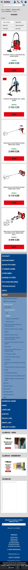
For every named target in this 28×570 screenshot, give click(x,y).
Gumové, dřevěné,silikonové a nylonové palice (13, 325)
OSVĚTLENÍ (6, 410)
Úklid (5, 397)
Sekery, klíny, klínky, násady (12, 357)
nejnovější (5, 28)
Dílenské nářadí (8, 304)
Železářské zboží (8, 394)
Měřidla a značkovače (10, 301)
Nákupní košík (14, 541)
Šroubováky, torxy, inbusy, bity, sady (15, 367)
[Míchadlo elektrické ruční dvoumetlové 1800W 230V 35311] (14, 219)
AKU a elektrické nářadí (10, 298)
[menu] (1, 2)
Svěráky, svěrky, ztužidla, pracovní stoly (14, 379)
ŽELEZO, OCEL (7, 418)
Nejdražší (5, 25)
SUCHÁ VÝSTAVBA (8, 265)
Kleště (6, 332)
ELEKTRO (5, 414)
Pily (7, 313)
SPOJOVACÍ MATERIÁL (10, 282)
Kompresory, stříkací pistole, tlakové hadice (13, 350)
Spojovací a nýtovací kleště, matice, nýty (15, 363)
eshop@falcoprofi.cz (14, 561)
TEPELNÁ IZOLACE (8, 286)
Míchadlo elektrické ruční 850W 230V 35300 (14, 143)
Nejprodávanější (19, 25)
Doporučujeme (6, 22)
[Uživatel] (15, 2)
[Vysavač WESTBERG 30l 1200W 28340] (14, 86)
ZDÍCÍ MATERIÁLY (8, 260)
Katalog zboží (14, 539)
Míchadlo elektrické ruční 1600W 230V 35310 (14, 188)
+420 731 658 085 (14, 557)
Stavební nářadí (8, 386)
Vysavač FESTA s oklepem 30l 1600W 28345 (14, 55)
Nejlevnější (18, 22)
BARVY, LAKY (6, 423)
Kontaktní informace (14, 544)
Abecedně (18, 28)
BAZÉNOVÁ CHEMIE (9, 401)
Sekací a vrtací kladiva (12, 318)
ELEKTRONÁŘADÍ (10, 310)
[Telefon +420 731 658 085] (19, 3)
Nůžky (6, 370)
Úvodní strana (14, 537)
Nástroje (6, 383)
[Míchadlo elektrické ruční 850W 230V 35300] (14, 131)
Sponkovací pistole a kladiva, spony (15, 376)
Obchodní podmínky (14, 542)
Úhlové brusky (10, 321)
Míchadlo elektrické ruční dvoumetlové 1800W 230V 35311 (14, 233)
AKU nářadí (8, 307)
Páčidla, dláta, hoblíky (11, 373)
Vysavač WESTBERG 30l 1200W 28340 (14, 99)
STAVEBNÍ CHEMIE (8, 269)
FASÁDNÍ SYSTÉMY (9, 278)
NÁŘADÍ (4, 295)
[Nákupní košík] (26, 2)
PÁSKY (4, 405)
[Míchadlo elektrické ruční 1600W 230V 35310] (14, 175)
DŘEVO (4, 290)
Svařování (7, 359)
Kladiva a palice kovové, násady (14, 329)
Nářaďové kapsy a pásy (11, 335)
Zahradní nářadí (8, 392)
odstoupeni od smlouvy (14, 546)
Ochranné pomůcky (10, 354)
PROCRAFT (6, 256)
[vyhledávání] (23, 2)
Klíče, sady (8, 346)
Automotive (7, 389)
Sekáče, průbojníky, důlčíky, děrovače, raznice (12, 338)
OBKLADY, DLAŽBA (8, 427)
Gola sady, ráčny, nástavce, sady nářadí (14, 342)
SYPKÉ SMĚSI (7, 273)
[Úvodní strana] (7, 2)
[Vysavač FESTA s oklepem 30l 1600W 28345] (14, 42)
